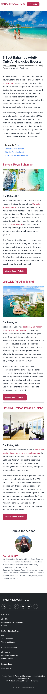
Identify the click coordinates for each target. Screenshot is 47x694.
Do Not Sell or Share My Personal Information (23, 681)
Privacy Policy (7, 676)
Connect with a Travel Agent (12, 622)
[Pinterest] (23, 606)
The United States (8, 642)
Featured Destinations (10, 631)
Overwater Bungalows (9, 655)
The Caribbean (7, 639)
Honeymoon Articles (9, 647)
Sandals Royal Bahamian (18, 164)
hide (17, 145)
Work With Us (6, 668)
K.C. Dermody (10, 66)
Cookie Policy (23, 678)
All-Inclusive (5, 652)
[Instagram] (16, 606)
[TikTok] (35, 606)
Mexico (4, 635)
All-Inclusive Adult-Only (19, 68)
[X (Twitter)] (10, 606)
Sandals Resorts (7, 659)
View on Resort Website (15, 271)
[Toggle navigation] (43, 4)
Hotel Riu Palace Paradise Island (23, 408)
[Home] (15, 600)
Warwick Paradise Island (18, 281)
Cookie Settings (39, 676)
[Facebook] (3, 606)
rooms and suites (15, 224)
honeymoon (8, 83)
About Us (4, 619)
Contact (4, 626)
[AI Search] (22, 4)
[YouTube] (29, 606)
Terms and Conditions (23, 676)
